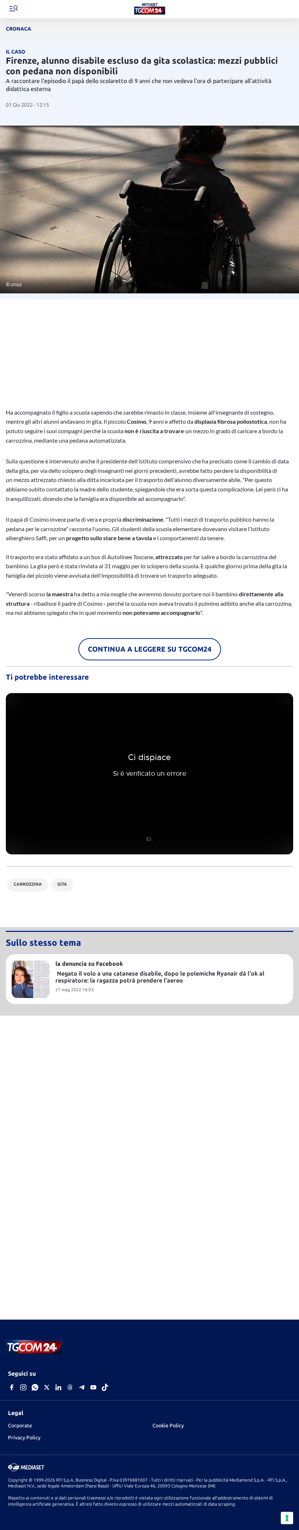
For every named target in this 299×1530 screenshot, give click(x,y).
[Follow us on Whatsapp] (35, 1388)
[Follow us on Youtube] (93, 1388)
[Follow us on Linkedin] (58, 1388)
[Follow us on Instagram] (23, 1388)
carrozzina (27, 884)
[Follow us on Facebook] (11, 1388)
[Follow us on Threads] (70, 1388)
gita (62, 884)
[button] (13, 9)
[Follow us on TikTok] (105, 1388)
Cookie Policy (168, 1425)
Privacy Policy (24, 1437)
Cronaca (18, 29)
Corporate (20, 1425)
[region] (149, 350)
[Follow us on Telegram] (81, 1388)
